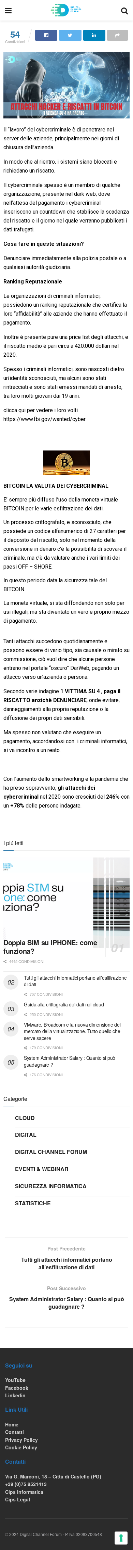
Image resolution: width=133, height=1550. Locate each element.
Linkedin (15, 1395)
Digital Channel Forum (51, 1152)
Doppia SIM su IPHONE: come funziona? (50, 946)
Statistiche (33, 1203)
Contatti (14, 1431)
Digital (25, 1135)
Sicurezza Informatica (51, 1186)
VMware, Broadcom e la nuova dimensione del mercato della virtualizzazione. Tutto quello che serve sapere (72, 1031)
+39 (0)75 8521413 (26, 1484)
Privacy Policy (21, 1439)
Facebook (16, 1387)
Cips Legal (17, 1499)
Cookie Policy (21, 1447)
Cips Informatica (24, 1491)
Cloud (25, 1118)
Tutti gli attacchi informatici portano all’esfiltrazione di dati (75, 981)
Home (11, 1424)
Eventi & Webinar (42, 1169)
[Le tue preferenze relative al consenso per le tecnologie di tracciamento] (121, 1538)
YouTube (15, 1379)
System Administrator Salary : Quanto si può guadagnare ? (69, 1061)
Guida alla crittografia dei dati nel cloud (64, 1004)
